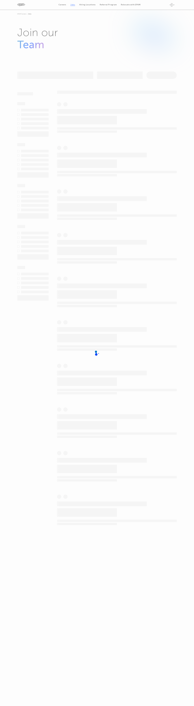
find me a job (127, 560)
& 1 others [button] (75, 116)
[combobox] (101, 76)
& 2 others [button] (66, 335)
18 (106, 591)
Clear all (40, 93)
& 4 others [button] (88, 249)
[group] (117, 118)
